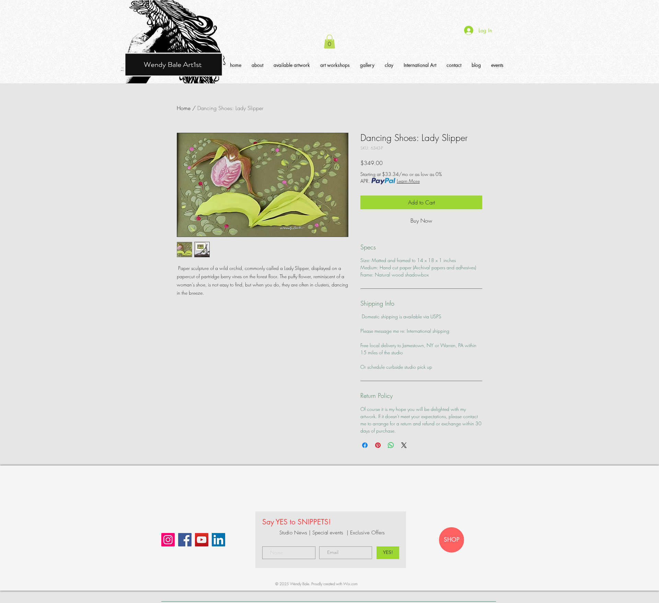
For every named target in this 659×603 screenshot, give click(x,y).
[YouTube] (201, 539)
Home (183, 108)
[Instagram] (168, 539)
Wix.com (350, 583)
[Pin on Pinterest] (378, 445)
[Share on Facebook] (365, 445)
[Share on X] (404, 445)
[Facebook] (185, 539)
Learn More (408, 181)
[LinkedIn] (218, 539)
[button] (329, 42)
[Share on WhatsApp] (391, 445)
